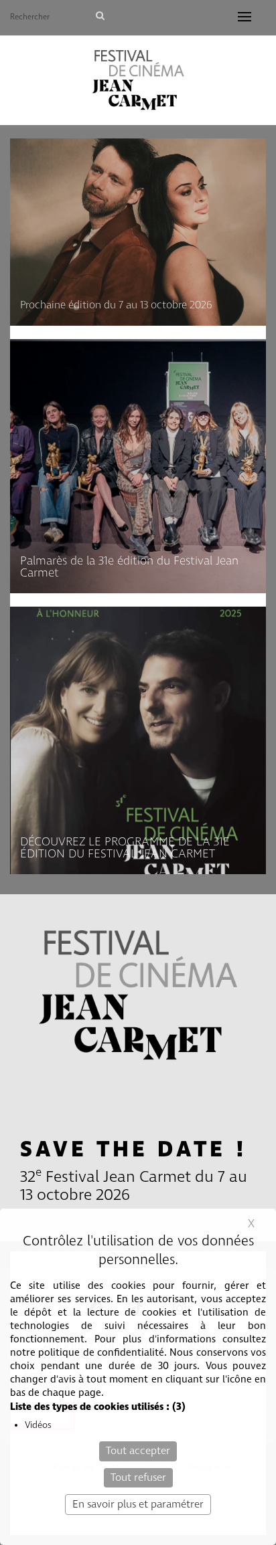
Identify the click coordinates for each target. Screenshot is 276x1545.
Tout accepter (138, 1451)
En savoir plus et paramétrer (138, 1505)
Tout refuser (138, 1478)
